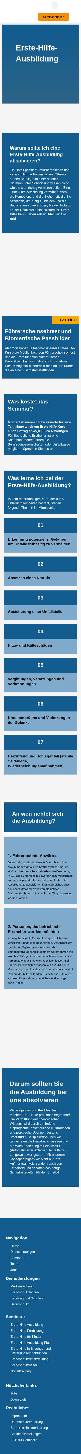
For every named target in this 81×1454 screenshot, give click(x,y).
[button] (55, 5)
